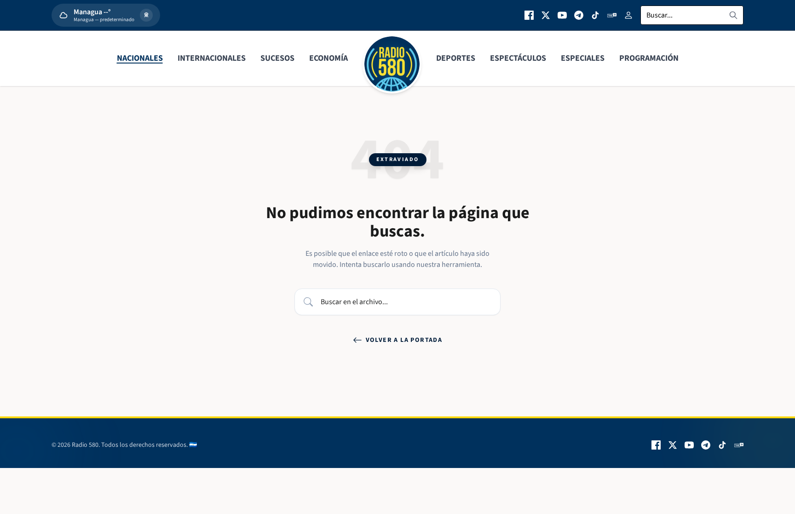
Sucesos (277, 58)
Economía (328, 58)
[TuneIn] (611, 15)
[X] (545, 15)
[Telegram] (578, 15)
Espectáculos (518, 58)
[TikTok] (595, 15)
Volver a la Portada (404, 340)
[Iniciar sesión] (628, 15)
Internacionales (212, 58)
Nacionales (140, 58)
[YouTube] (562, 15)
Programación (649, 58)
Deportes (455, 58)
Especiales (583, 58)
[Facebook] (529, 15)
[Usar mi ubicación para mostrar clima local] (146, 15)
